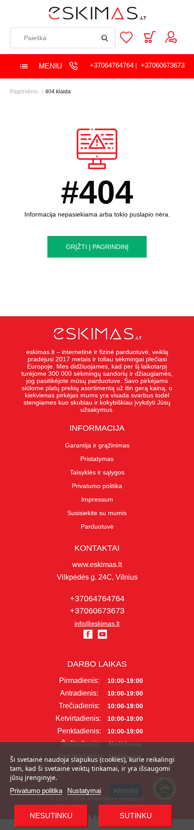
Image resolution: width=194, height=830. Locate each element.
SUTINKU (136, 816)
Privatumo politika (36, 790)
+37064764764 (112, 65)
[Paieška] (105, 38)
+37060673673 (163, 65)
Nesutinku (51, 816)
